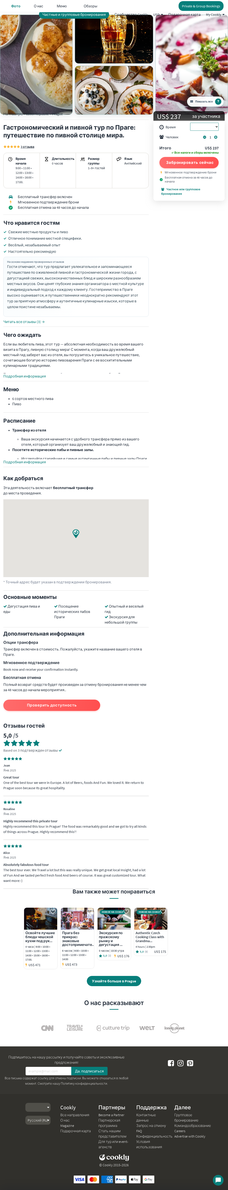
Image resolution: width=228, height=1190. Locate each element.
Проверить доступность (52, 705)
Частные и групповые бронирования (74, 14)
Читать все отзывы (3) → (24, 321)
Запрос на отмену (151, 1125)
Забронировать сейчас (190, 162)
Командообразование (192, 1125)
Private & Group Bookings (201, 6)
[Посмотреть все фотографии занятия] (36, 64)
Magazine (67, 1125)
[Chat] (218, 1180)
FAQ (139, 1131)
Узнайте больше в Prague (114, 981)
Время (171, 127)
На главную (13, 114)
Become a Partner (111, 1115)
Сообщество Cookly (131, 14)
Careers (179, 1131)
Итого (165, 148)
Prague (57, 114)
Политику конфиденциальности (84, 1084)
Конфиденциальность (154, 1136)
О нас (65, 1120)
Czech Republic (37, 114)
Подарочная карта (184, 14)
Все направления (74, 1115)
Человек (172, 137)
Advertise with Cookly (189, 1136)
